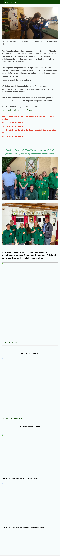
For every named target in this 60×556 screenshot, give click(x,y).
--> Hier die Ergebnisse (11, 342)
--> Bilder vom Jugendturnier (12, 418)
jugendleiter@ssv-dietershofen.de (18, 110)
